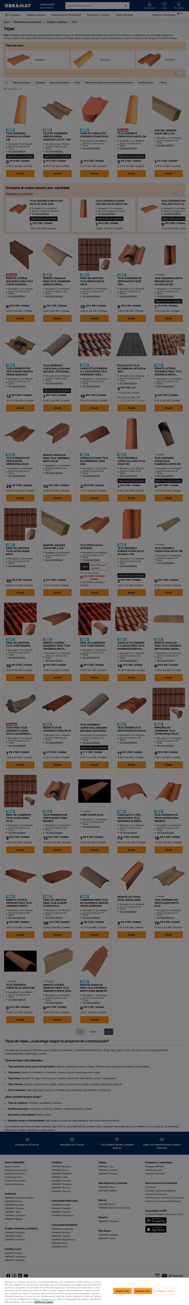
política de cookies (44, 1302)
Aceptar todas (122, 1291)
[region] (94, 1291)
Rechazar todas (142, 1291)
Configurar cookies (165, 1291)
